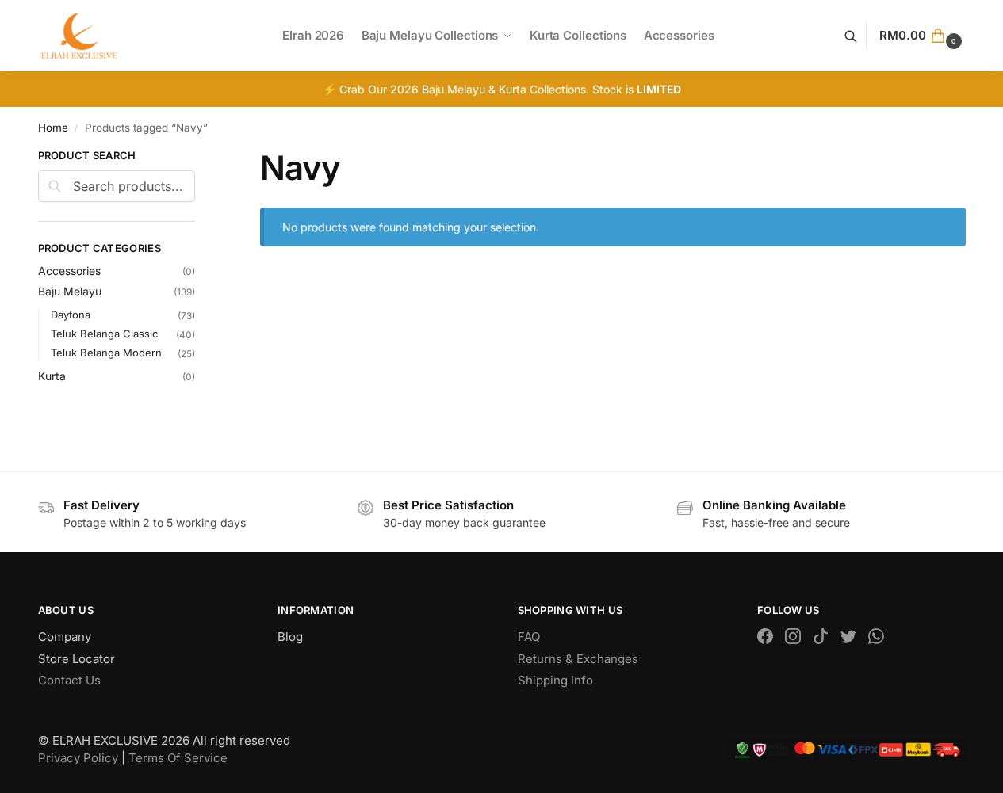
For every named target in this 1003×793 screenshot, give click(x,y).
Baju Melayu (69, 291)
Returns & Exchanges (578, 658)
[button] (922, 35)
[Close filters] (200, 157)
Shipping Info (555, 680)
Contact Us (69, 680)
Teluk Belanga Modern (106, 352)
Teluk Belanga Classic (104, 333)
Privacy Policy (78, 757)
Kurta (52, 376)
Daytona (70, 314)
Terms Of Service (178, 757)
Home (53, 127)
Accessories (69, 270)
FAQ (529, 636)
